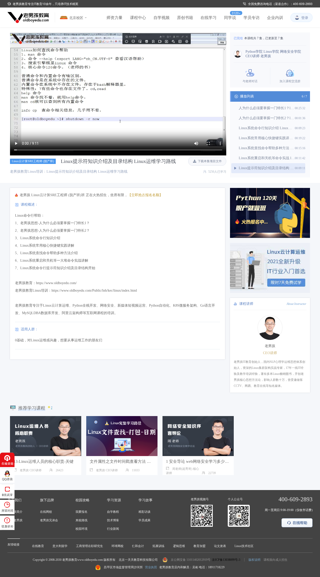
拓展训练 (158, 546)
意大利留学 (60, 546)
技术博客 (113, 520)
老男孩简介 (15, 512)
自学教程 (113, 512)
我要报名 (82, 512)
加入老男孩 (15, 520)
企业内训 (275, 17)
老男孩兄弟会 (49, 520)
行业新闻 (113, 529)
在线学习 (208, 17)
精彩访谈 (144, 512)
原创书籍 (185, 17)
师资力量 (114, 17)
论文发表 (220, 546)
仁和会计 (138, 546)
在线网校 (46, 512)
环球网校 (118, 546)
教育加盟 (200, 546)
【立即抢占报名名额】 (145, 195)
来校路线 (82, 520)
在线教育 (38, 546)
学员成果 (144, 520)
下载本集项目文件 (210, 161)
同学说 (230, 17)
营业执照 (151, 567)
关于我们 (15, 500)
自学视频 (162, 17)
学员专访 (252, 17)
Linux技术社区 (244, 546)
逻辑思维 (179, 546)
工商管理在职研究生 (89, 546)
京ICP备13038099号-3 (226, 560)
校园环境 (82, 529)
